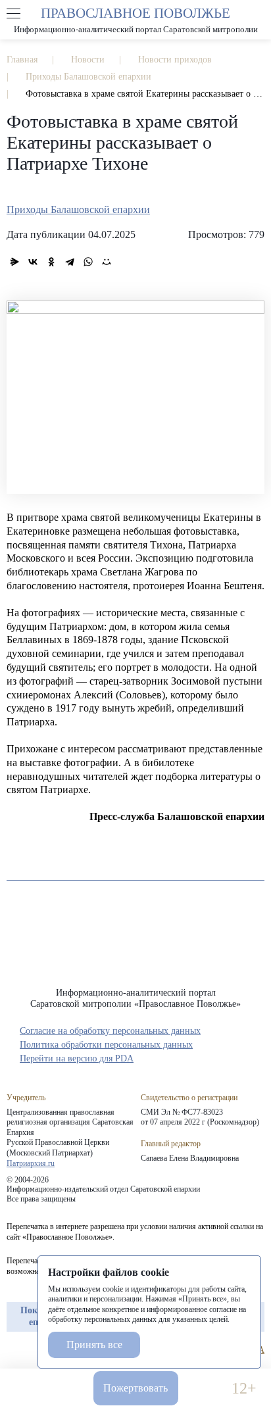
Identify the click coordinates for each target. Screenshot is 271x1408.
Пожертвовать (135, 1388)
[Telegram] (70, 262)
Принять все (94, 1344)
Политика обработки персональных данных (106, 1045)
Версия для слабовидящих (205, 1388)
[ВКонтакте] (33, 262)
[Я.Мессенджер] (14, 262)
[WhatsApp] (88, 262)
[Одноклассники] (51, 262)
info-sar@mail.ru (66, 1388)
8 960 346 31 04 (27, 1388)
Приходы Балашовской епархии (78, 209)
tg (36, 1350)
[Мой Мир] (106, 262)
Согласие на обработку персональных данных (110, 1031)
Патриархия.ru (31, 1163)
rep (13, 1350)
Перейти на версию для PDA (77, 1058)
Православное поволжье (135, 19)
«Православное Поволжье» (135, 944)
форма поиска (257, 14)
